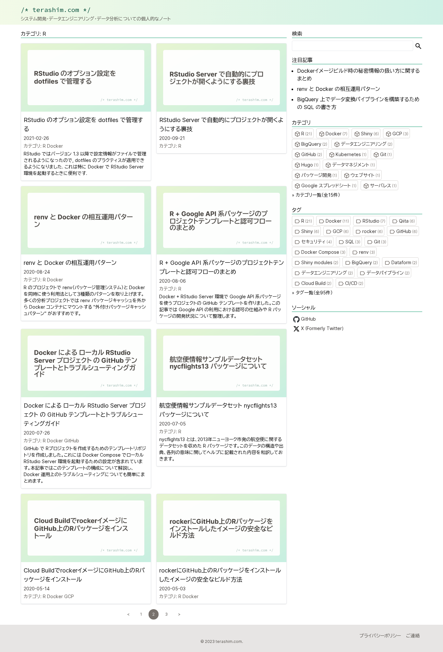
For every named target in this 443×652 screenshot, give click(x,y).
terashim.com (229, 641)
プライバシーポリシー (380, 635)
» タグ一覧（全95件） (312, 292)
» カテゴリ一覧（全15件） (316, 195)
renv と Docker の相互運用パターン (338, 89)
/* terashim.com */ (56, 10)
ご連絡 (413, 635)
